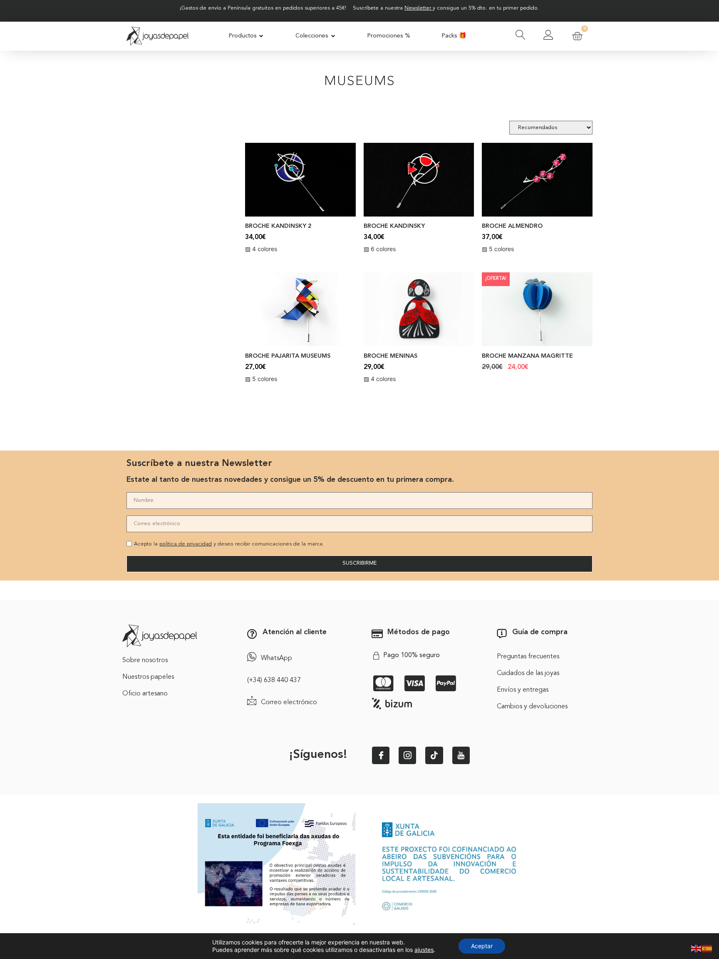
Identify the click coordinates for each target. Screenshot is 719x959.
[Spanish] (707, 948)
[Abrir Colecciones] (333, 36)
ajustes (424, 949)
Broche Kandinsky (394, 226)
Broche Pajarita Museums (287, 356)
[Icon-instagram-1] (407, 755)
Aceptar (482, 945)
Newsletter (417, 8)
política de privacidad (185, 544)
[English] (696, 948)
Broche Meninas (390, 356)
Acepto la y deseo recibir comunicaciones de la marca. (229, 544)
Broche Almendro (512, 226)
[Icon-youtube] (461, 755)
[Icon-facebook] (380, 755)
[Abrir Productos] (261, 36)
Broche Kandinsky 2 (278, 226)
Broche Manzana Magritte (527, 356)
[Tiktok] (434, 755)
